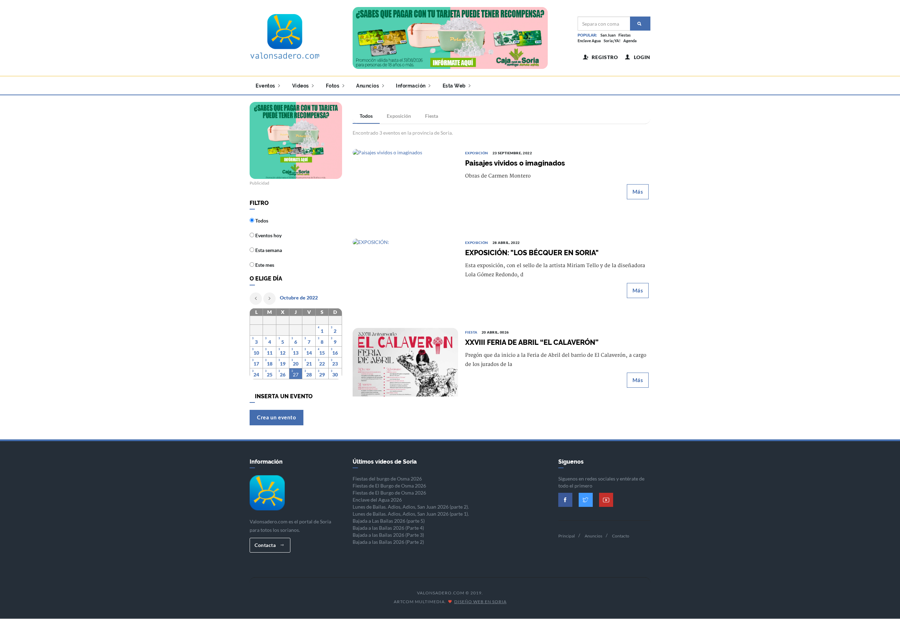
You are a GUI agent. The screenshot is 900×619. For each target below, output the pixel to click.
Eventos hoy (268, 235)
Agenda (630, 40)
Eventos (266, 86)
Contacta (266, 545)
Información (411, 86)
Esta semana (268, 250)
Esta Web (455, 86)
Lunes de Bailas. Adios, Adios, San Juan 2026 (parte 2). (411, 507)
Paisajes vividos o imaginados (515, 163)
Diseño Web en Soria (480, 601)
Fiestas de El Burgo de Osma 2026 (389, 486)
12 (282, 353)
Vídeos (301, 86)
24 (256, 375)
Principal (566, 536)
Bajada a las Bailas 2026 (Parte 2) (388, 542)
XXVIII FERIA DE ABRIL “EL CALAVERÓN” (531, 342)
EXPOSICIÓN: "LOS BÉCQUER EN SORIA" (532, 253)
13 (295, 353)
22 (322, 364)
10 (256, 353)
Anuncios (368, 86)
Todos (366, 116)
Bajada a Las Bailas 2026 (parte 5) (389, 521)
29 (322, 375)
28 (309, 375)
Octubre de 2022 (299, 298)
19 (282, 364)
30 (335, 375)
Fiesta (431, 116)
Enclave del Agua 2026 (377, 500)
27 (295, 375)
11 (269, 353)
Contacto (620, 536)
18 (269, 364)
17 (256, 364)
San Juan (608, 35)
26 (282, 375)
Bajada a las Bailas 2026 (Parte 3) (388, 535)
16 (335, 353)
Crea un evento (276, 417)
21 (309, 364)
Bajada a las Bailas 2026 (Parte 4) (388, 528)
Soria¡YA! (612, 40)
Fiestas (624, 35)
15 (322, 353)
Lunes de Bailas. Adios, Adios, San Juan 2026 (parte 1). (411, 514)
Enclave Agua (589, 40)
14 (309, 353)
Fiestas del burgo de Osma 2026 (387, 479)
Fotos (333, 86)
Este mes (264, 265)
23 (335, 364)
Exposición (399, 116)
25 (269, 375)
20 (295, 364)
